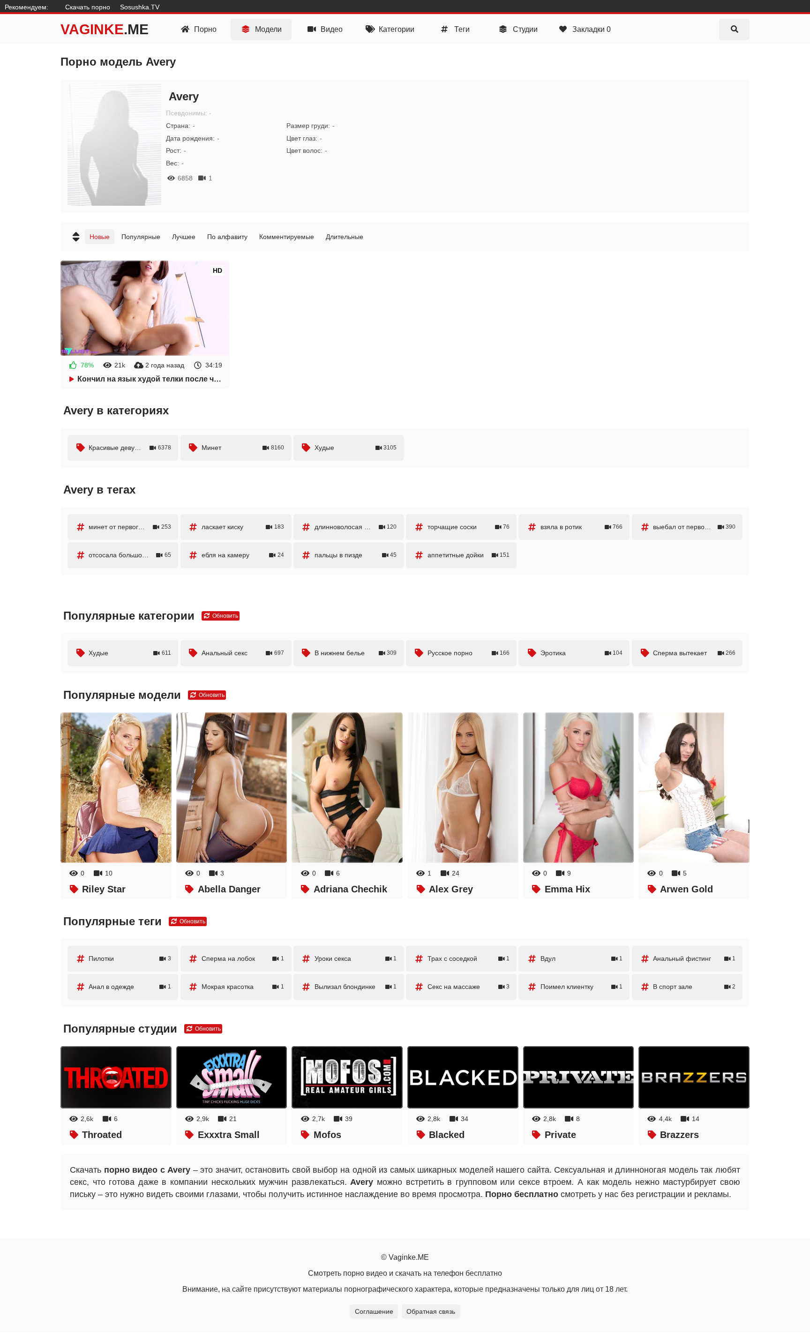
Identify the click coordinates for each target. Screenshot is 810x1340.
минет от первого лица (130, 527)
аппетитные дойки (469, 555)
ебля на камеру (243, 555)
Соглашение (374, 1311)
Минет (243, 447)
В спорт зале (694, 986)
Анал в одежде (130, 986)
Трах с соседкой (469, 958)
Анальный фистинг (694, 958)
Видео (331, 29)
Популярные (140, 236)
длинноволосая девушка (356, 527)
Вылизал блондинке (356, 986)
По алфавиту (227, 236)
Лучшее (183, 236)
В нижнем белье (356, 653)
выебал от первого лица (694, 527)
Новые (100, 236)
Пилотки (130, 958)
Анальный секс (243, 653)
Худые (356, 447)
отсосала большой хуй (130, 555)
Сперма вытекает (694, 653)
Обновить (224, 616)
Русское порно (469, 653)
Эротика (581, 653)
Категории (395, 29)
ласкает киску (243, 527)
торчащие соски (469, 527)
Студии (524, 29)
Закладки (590, 29)
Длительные (344, 236)
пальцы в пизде (356, 555)
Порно (204, 29)
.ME (104, 29)
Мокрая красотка (243, 986)
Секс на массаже (469, 986)
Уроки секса (356, 958)
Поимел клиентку (581, 986)
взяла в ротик (581, 527)
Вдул (581, 958)
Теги (461, 29)
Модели (267, 29)
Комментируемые (286, 236)
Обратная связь (430, 1311)
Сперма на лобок (243, 958)
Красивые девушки (130, 447)
